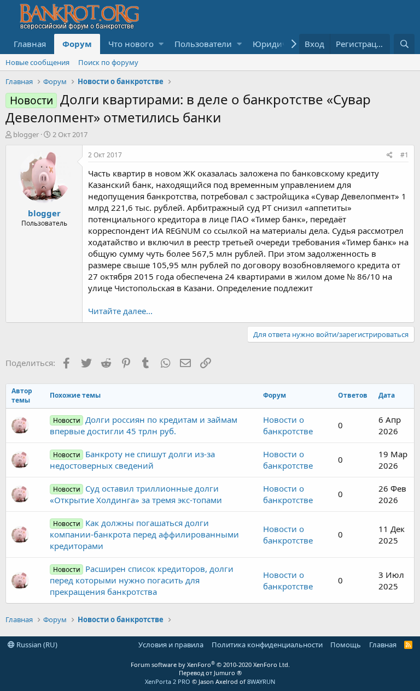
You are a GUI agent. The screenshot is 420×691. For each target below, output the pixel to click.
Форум (77, 43)
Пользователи (203, 43)
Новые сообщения (37, 62)
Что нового (131, 43)
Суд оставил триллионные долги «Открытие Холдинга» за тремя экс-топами (136, 494)
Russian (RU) (36, 644)
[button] (161, 44)
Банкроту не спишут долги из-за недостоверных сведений (132, 459)
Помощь (345, 644)
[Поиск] (404, 44)
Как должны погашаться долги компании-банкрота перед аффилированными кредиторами (144, 534)
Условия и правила (170, 644)
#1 (404, 155)
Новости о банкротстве (288, 425)
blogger (26, 134)
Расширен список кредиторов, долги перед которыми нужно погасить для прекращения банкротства (141, 580)
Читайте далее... (120, 310)
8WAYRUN (261, 681)
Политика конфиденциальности (267, 644)
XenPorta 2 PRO (167, 681)
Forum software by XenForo (210, 664)
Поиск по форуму (108, 62)
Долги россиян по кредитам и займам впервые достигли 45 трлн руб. (143, 425)
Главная (30, 43)
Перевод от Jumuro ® (210, 673)
